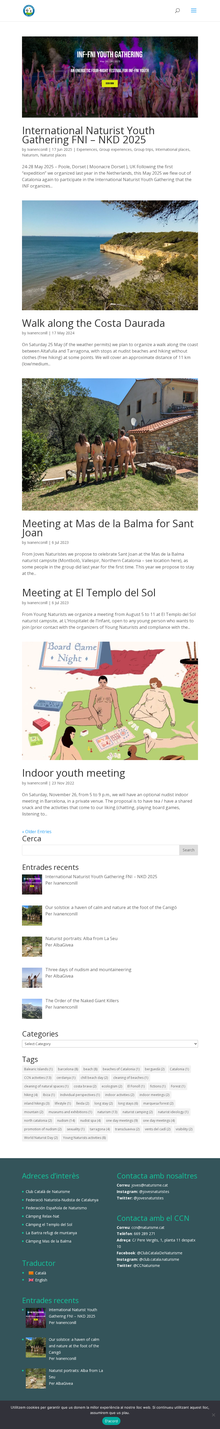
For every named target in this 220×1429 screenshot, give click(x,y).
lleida (82, 1103)
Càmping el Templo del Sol (49, 1224)
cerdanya (66, 1077)
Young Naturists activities (84, 1137)
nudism (66, 1120)
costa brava (85, 1086)
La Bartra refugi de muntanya (51, 1232)
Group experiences (115, 149)
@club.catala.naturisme (159, 1259)
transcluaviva (127, 1129)
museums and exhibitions (70, 1112)
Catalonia (179, 1069)
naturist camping (138, 1112)
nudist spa (90, 1120)
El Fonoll (136, 1086)
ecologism (112, 1086)
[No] (213, 1414)
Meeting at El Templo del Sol (89, 592)
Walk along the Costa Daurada (93, 323)
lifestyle (63, 1103)
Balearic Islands (38, 1069)
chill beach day (94, 1077)
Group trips (143, 149)
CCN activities (37, 1077)
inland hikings (36, 1103)
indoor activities (119, 1095)
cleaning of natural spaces (46, 1086)
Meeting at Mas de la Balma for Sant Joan (108, 527)
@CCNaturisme (146, 1265)
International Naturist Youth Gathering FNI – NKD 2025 (88, 134)
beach (90, 1069)
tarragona (100, 1129)
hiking (31, 1095)
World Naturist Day (41, 1137)
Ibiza (49, 1095)
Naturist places (53, 155)
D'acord (111, 1421)
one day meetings (122, 1120)
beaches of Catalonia (121, 1069)
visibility (184, 1129)
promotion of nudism (42, 1129)
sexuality (76, 1129)
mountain (33, 1112)
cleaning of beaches (130, 1077)
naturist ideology (173, 1112)
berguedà (154, 1069)
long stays (128, 1103)
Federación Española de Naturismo (56, 1207)
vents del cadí (157, 1129)
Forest (178, 1086)
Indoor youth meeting (73, 773)
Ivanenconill (37, 149)
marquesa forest (158, 1103)
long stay (103, 1103)
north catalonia (38, 1120)
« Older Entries (37, 832)
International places (172, 149)
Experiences (86, 149)
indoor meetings (154, 1095)
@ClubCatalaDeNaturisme (159, 1252)
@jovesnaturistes (154, 1191)
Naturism (30, 155)
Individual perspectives (80, 1095)
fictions (158, 1086)
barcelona (68, 1069)
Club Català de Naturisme (48, 1191)
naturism (107, 1112)
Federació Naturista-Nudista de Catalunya (62, 1199)
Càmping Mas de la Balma (48, 1241)
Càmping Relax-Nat (42, 1216)
